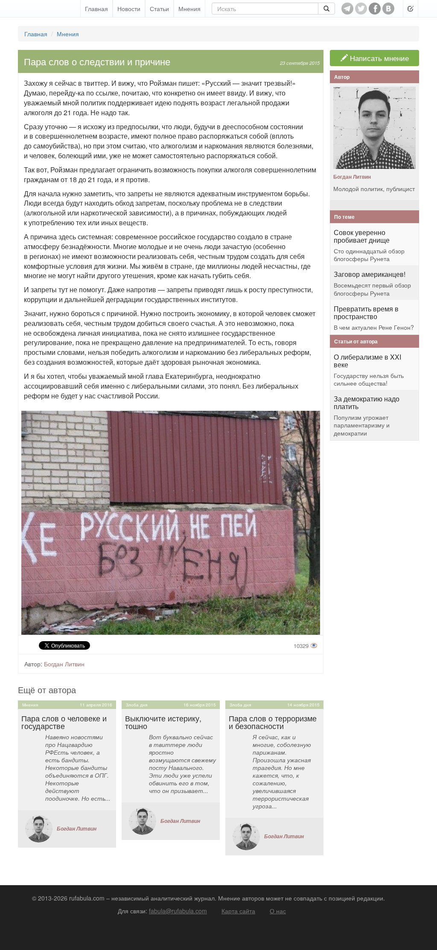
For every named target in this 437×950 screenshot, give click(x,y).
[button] (410, 8)
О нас (278, 910)
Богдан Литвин (64, 663)
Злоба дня (136, 705)
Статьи (159, 8)
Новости (128, 8)
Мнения (189, 8)
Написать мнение (378, 58)
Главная (96, 8)
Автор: (33, 663)
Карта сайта (238, 910)
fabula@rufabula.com (178, 910)
